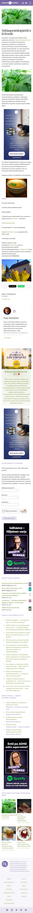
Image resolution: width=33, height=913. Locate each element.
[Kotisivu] (14, 311)
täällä (27, 871)
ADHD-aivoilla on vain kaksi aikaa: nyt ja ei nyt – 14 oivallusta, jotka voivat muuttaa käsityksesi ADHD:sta (18, 627)
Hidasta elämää (10, 3)
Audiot (9, 879)
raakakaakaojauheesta (22, 40)
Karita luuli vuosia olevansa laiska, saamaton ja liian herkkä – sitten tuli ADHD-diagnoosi (18, 688)
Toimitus (24, 896)
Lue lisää (7, 338)
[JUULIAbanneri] (16, 763)
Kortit (24, 886)
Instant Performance (11, 232)
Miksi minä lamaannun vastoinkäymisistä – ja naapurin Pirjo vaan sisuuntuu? (17, 674)
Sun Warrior (15, 218)
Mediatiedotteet (9, 893)
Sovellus (24, 893)
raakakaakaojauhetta (9, 223)
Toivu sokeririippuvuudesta (15, 712)
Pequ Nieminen (9, 294)
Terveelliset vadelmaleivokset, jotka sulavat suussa (24, 844)
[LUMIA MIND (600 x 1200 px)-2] (16, 134)
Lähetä (22, 286)
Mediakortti (24, 889)
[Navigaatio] (30, 3)
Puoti (9, 896)
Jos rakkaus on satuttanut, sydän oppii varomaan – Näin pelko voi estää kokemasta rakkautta (17, 666)
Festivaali (24, 882)
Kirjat (9, 886)
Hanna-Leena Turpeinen (23, 822)
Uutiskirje (9, 889)
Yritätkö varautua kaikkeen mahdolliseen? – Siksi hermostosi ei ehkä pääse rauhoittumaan (18, 681)
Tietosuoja (9, 900)
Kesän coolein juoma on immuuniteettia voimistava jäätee (8, 845)
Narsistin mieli (11, 724)
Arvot (24, 879)
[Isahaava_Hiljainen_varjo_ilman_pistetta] (16, 548)
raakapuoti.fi (23, 249)
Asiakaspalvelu (9, 882)
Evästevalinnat (9, 903)
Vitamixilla (13, 245)
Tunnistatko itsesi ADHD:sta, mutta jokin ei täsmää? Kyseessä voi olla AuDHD (18, 635)
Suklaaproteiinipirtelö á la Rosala (9, 816)
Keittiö (5, 299)
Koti (9, 299)
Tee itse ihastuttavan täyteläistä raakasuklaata (22, 817)
